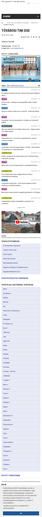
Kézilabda (6, 358)
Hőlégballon (6, 319)
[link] (21, 69)
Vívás (4, 469)
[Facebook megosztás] (31, 37)
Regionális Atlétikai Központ (11, 272)
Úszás (5, 456)
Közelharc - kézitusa (9, 371)
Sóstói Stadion (7, 254)
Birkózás (5, 302)
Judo (4, 337)
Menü (7, 16)
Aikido (5, 289)
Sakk (4, 411)
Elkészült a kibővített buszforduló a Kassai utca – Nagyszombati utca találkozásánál (21, 130)
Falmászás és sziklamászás (11, 311)
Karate (5, 345)
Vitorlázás (6, 460)
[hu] (28, 3)
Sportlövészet (7, 416)
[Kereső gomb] (37, 16)
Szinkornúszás (7, 424)
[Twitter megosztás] (33, 37)
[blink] (39, 3)
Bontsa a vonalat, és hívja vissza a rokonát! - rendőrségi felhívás (20, 111)
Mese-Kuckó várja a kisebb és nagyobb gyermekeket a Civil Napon (21, 192)
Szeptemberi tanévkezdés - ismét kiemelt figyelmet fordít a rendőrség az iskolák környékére (19, 184)
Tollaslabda (6, 447)
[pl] (33, 3)
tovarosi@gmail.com (17, 48)
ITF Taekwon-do (8, 324)
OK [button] (21, 513)
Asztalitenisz (7, 293)
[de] (35, 3)
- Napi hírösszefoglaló (15, 86)
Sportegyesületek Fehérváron (15, 278)
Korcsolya (6, 367)
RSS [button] (3, 485)
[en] (31, 3)
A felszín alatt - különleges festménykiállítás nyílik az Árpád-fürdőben (19, 103)
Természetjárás (7, 442)
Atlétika (5, 298)
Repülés (5, 398)
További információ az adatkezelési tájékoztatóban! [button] (16, 507)
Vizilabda (5, 464)
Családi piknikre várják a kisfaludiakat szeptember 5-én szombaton (18, 202)
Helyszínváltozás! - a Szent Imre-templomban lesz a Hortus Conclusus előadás (19, 139)
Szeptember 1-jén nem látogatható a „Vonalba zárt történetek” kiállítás (20, 121)
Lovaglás (5, 380)
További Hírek (21, 207)
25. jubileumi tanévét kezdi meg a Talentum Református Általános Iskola (21, 94)
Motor (5, 385)
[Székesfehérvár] (20, 9)
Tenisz (5, 438)
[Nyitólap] (2, 23)
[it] (37, 3)
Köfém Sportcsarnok (9, 259)
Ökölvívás (6, 389)
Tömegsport (34, 23)
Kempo (5, 350)
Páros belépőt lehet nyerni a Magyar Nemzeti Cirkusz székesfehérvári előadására (17, 175)
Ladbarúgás (6, 376)
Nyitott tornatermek (11, 475)
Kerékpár (5, 354)
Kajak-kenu (6, 341)
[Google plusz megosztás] (36, 37)
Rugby (5, 407)
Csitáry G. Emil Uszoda (9, 250)
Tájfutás (5, 429)
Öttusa (5, 393)
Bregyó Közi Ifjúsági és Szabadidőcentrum (15, 267)
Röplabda (6, 402)
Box (4, 306)
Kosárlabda (6, 363)
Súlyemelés (6, 420)
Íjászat (5, 328)
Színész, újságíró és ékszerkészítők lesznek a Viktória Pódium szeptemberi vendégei (20, 157)
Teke (4, 433)
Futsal (5, 315)
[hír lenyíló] (39, 85)
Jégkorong (6, 332)
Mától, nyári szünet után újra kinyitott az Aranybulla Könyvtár (19, 165)
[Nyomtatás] (39, 37)
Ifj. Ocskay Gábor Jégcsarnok (11, 246)
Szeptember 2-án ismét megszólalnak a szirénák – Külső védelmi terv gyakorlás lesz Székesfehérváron (21, 148)
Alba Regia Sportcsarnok (10, 263)
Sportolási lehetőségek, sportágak (18, 23)
